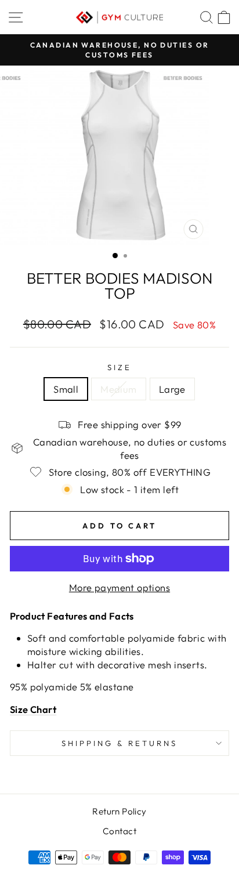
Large (172, 389)
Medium (118, 389)
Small (65, 389)
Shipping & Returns (119, 743)
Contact (119, 831)
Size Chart (33, 709)
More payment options (119, 587)
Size (119, 367)
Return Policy (119, 811)
